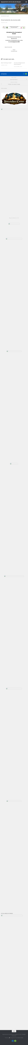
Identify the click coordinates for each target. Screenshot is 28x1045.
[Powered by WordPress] (9, 1037)
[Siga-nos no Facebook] (26, 74)
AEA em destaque (5, 16)
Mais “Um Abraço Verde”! (6, 62)
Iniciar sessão (4, 88)
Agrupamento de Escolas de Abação (11, 2)
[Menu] (26, 2)
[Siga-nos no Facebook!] (24, 74)
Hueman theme (20, 1037)
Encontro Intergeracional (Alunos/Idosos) (19, 63)
